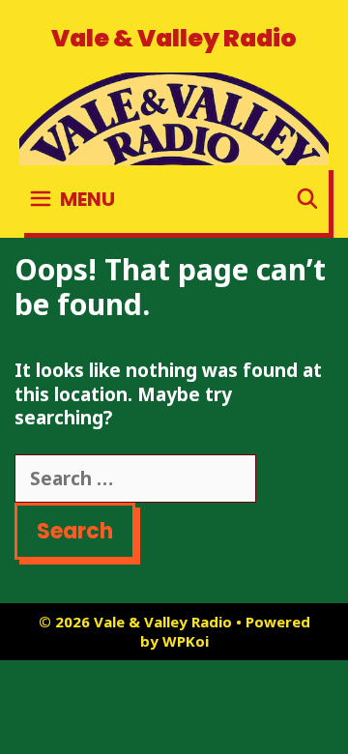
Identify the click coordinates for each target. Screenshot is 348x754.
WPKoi (185, 641)
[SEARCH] (307, 199)
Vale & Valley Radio (174, 38)
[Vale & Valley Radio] (174, 117)
